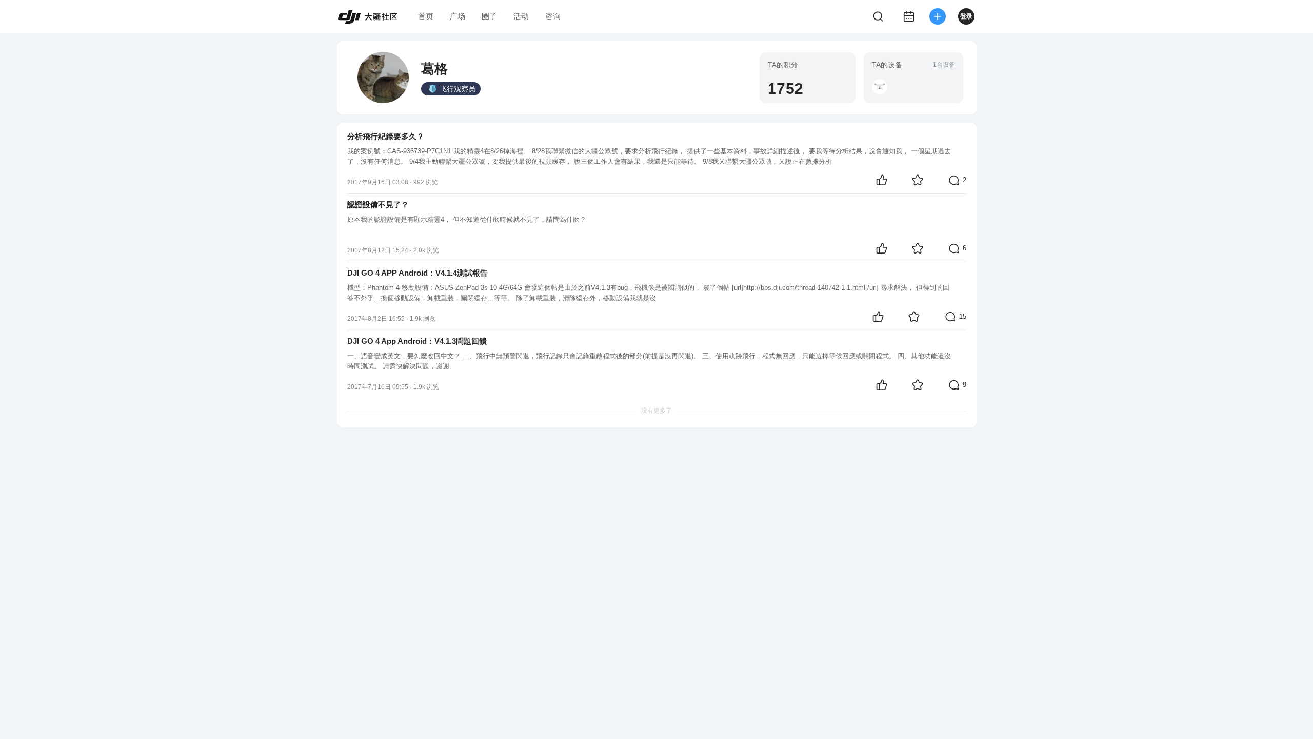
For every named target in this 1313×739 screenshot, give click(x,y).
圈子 (489, 16)
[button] (879, 86)
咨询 (553, 16)
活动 (521, 16)
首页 (425, 16)
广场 (457, 16)
